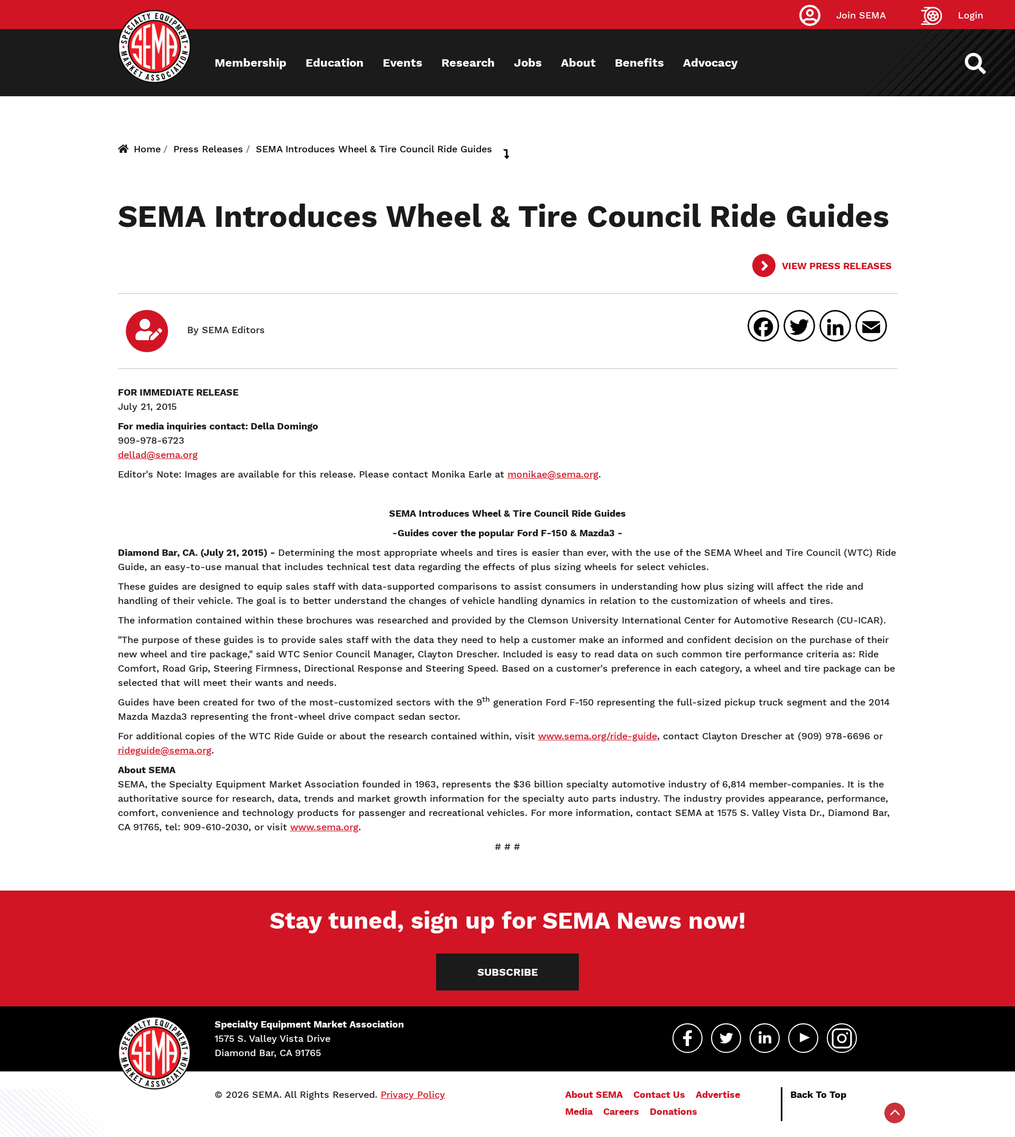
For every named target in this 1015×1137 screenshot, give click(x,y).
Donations (673, 1111)
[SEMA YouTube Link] (803, 1038)
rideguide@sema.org (164, 750)
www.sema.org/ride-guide (597, 735)
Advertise (718, 1094)
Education (335, 62)
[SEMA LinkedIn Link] (765, 1038)
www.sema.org (324, 826)
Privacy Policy (413, 1094)
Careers (621, 1111)
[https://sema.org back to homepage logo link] (984, 63)
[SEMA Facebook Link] (687, 1038)
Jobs (528, 62)
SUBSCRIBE (507, 972)
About (578, 62)
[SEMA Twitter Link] (726, 1038)
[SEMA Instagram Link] (842, 1038)
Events (402, 62)
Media (579, 1111)
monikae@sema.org (553, 474)
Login (970, 15)
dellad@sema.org (158, 454)
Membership (251, 62)
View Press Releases (836, 265)
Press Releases (208, 148)
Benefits (639, 62)
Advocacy (710, 62)
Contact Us (659, 1094)
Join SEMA (861, 15)
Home (147, 148)
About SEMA (594, 1094)
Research (468, 62)
